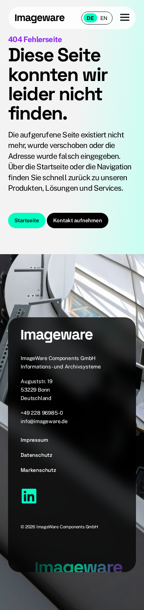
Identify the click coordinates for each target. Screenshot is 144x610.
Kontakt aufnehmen (77, 220)
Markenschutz (38, 470)
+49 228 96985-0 (42, 413)
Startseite (26, 220)
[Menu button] (121, 18)
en (103, 18)
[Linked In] (29, 496)
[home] (40, 17)
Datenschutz (36, 455)
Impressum (34, 439)
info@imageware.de (44, 421)
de (90, 18)
